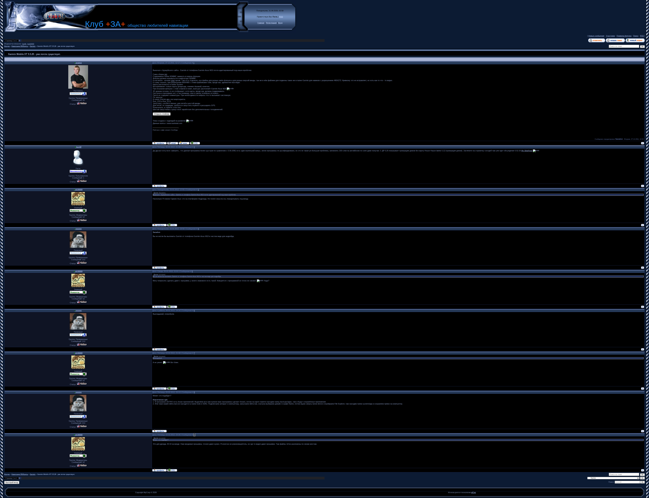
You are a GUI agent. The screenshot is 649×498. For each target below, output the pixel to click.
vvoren (78, 229)
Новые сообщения (596, 36)
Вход (280, 23)
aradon (78, 63)
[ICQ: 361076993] (195, 142)
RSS (281, 17)
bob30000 (30, 44)
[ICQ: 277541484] (172, 224)
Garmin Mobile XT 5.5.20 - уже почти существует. (56, 46)
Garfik (24, 44)
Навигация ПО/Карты (19, 46)
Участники (610, 36)
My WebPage (526, 151)
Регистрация (271, 23)
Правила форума (624, 36)
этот (173, 80)
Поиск (635, 36)
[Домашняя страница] (184, 142)
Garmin (32, 46)
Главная (260, 23)
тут (165, 74)
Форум (7, 46)
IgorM (78, 147)
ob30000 (78, 190)
